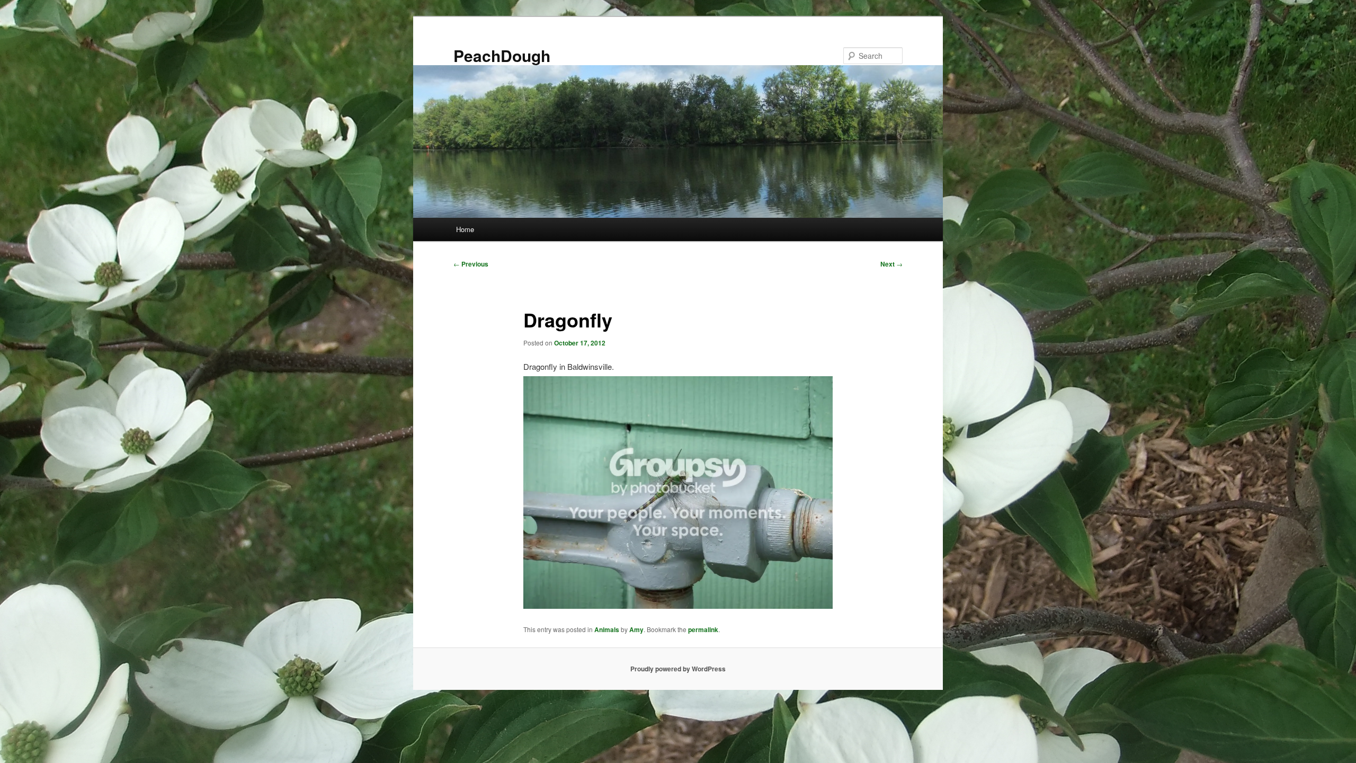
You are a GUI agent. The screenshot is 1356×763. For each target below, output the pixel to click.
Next (891, 264)
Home (465, 229)
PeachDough (501, 55)
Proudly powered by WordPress (678, 668)
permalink (703, 629)
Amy (636, 629)
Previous (470, 264)
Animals (606, 629)
